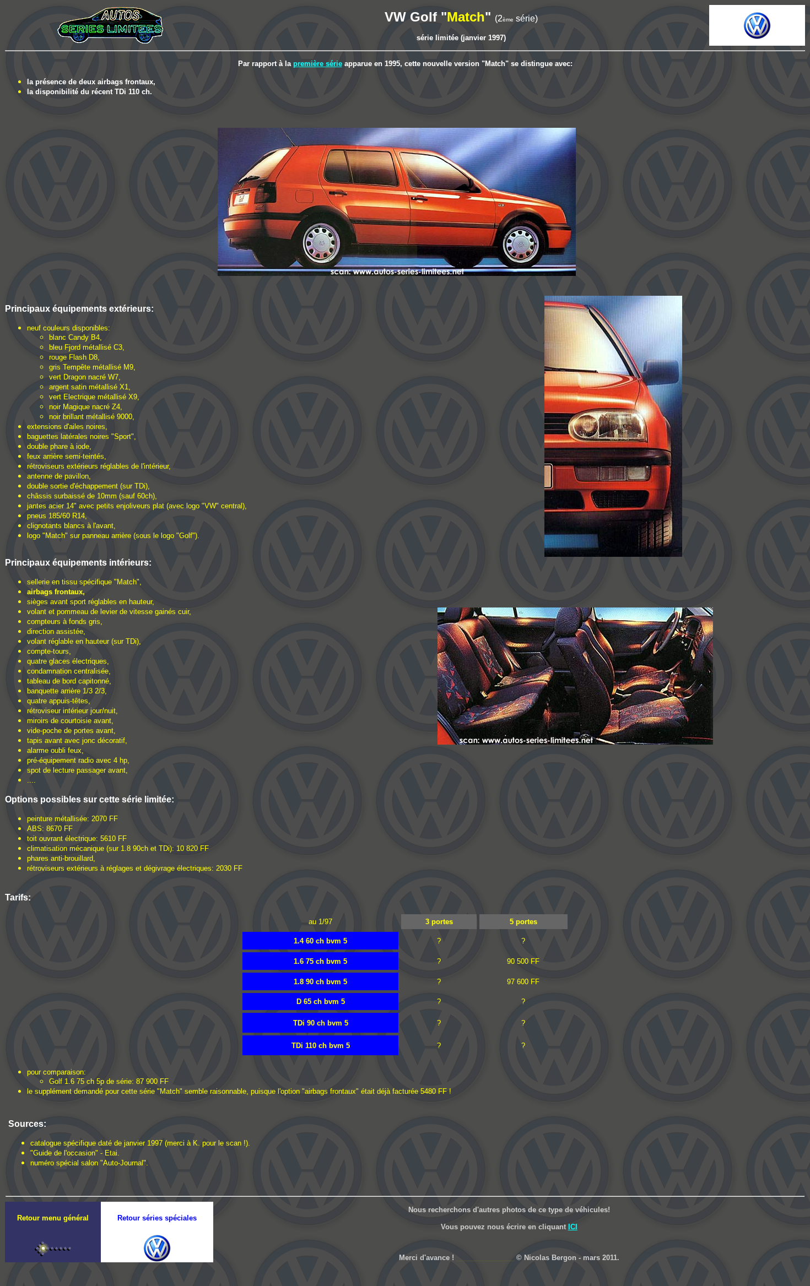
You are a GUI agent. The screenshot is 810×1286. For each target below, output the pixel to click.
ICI (572, 1227)
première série (317, 63)
